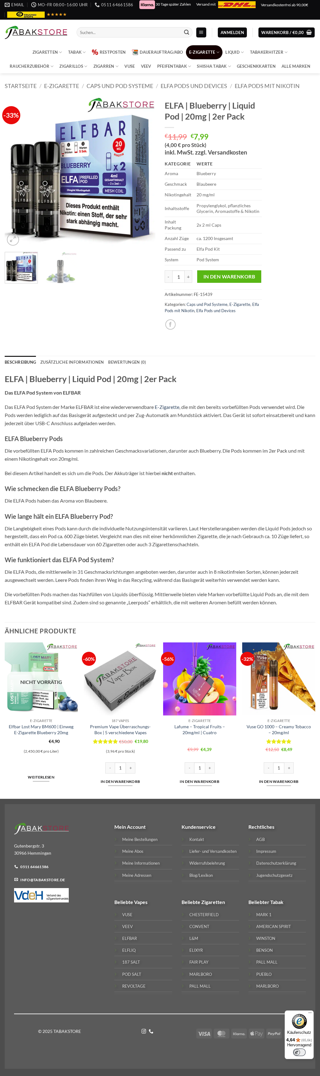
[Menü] (310, 1014)
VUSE (129, 66)
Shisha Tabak (212, 66)
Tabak (75, 52)
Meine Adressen (136, 875)
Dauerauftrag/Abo (161, 52)
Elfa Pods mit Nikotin (267, 85)
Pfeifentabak (172, 66)
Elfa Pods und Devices (194, 85)
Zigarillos (71, 66)
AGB (260, 839)
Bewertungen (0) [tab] (127, 362)
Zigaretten (45, 52)
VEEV (146, 66)
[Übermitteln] (187, 32)
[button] (201, 32)
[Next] (144, 172)
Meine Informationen (141, 863)
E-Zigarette (202, 52)
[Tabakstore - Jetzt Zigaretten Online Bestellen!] (36, 32)
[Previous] (15, 172)
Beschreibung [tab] (20, 362)
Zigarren (103, 66)
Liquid (232, 52)
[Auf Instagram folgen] (144, 1031)
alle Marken (296, 66)
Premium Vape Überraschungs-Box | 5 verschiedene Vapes (120, 729)
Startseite (21, 85)
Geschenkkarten (256, 66)
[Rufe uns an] (151, 1031)
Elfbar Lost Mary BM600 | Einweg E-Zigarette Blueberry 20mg (41, 729)
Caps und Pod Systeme (120, 85)
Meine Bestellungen (140, 839)
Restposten (113, 52)
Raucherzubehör (29, 66)
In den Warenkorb (229, 276)
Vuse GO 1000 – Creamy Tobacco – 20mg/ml (279, 729)
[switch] (299, 1052)
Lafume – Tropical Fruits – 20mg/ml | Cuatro (199, 729)
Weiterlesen (41, 777)
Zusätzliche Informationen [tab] (72, 362)
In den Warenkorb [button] (120, 781)
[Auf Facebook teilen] (170, 324)
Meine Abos (132, 851)
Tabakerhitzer (266, 52)
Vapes (141, 902)
